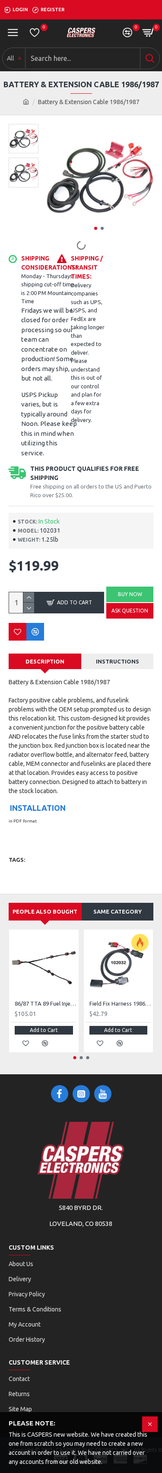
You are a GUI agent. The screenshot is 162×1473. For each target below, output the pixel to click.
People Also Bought (45, 911)
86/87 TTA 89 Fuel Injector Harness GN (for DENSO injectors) (45, 1003)
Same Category (117, 911)
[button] (95, 228)
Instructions (117, 661)
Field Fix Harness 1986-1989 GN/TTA (120, 1003)
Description (44, 661)
